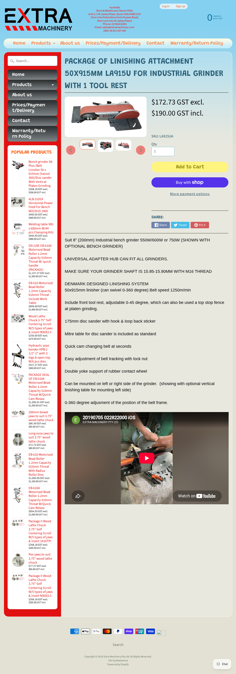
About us (70, 43)
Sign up (180, 6)
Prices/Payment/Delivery (113, 43)
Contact (156, 43)
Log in (165, 6)
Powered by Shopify (118, 664)
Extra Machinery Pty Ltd (116, 656)
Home (19, 43)
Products (43, 44)
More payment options (190, 193)
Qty (154, 144)
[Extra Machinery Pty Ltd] (38, 19)
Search (118, 644)
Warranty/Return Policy (197, 43)
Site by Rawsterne (118, 660)
